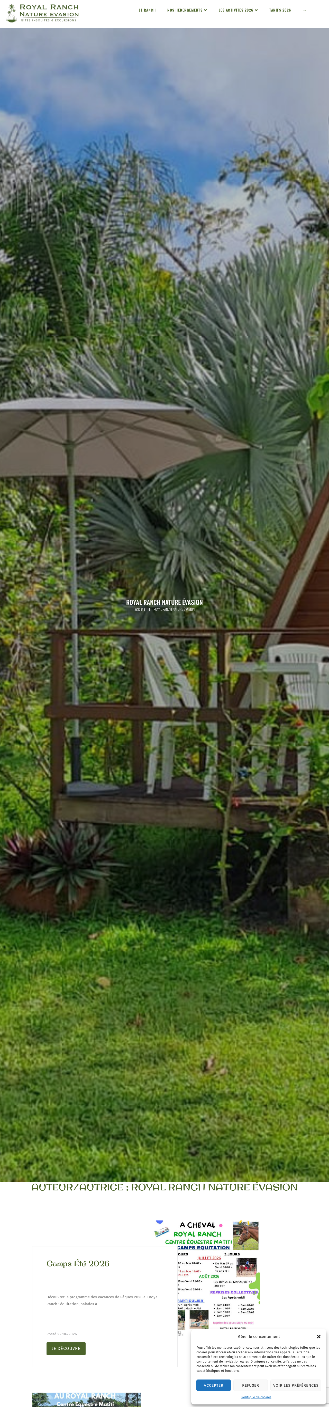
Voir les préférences (295, 1385)
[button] (318, 1336)
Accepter (213, 1385)
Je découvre (66, 1348)
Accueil (139, 609)
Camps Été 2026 (78, 1263)
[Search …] (324, 14)
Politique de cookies (256, 1397)
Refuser (250, 1385)
